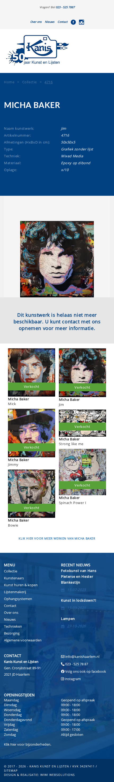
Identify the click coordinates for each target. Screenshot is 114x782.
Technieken (13, 626)
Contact (63, 22)
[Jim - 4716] (57, 259)
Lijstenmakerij (15, 591)
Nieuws (49, 22)
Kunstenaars (14, 578)
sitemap (11, 770)
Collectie (10, 571)
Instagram (73, 678)
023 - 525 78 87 (76, 664)
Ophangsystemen (18, 598)
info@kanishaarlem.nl (82, 656)
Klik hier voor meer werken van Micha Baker (57, 538)
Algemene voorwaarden (23, 640)
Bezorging (12, 633)
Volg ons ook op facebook (85, 671)
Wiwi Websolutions (57, 775)
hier (13, 744)
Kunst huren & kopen (21, 585)
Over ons (36, 22)
